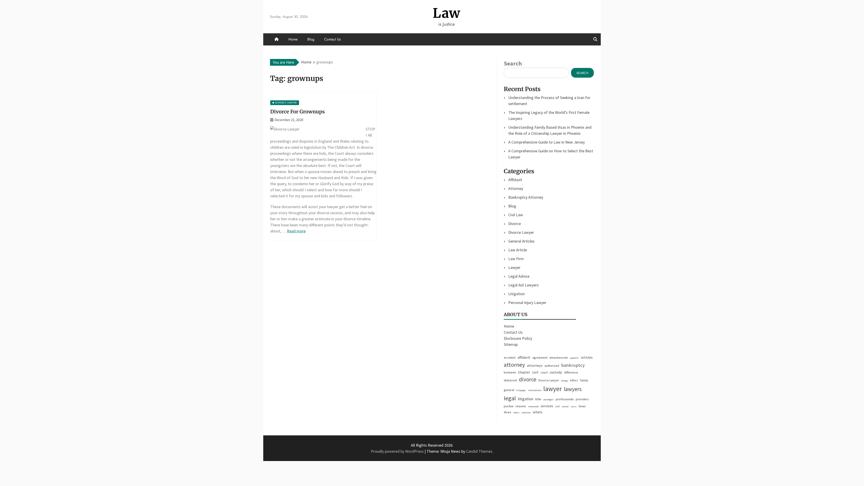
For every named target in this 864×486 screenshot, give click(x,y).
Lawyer (514, 267)
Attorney (515, 188)
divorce (527, 379)
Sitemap (511, 344)
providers (582, 399)
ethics (574, 380)
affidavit (524, 357)
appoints (574, 357)
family (584, 380)
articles (587, 357)
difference (571, 372)
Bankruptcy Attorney (525, 197)
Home (292, 39)
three (507, 412)
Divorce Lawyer (521, 232)
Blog (310, 39)
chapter (524, 372)
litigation (525, 398)
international (534, 390)
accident (509, 358)
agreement (539, 358)
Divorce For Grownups (297, 111)
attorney (514, 364)
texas (582, 406)
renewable (533, 406)
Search (513, 63)
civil (535, 372)
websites (526, 412)
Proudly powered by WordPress (398, 451)
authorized (551, 366)
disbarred (510, 380)
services (547, 406)
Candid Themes (479, 451)
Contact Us (332, 39)
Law (446, 13)
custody (556, 372)
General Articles (521, 241)
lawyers (573, 389)
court (544, 372)
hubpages (521, 390)
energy (564, 380)
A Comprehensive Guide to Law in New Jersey (546, 142)
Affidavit (515, 179)
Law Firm (516, 258)
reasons (520, 406)
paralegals (548, 399)
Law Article (517, 249)
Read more (296, 231)
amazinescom (558, 358)
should (565, 406)
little (538, 399)
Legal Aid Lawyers (523, 285)
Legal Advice (518, 276)
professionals (565, 399)
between (510, 372)
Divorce (514, 223)
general (509, 390)
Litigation (516, 293)
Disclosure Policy (518, 338)
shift (557, 406)
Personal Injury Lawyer (527, 302)
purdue (508, 406)
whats (537, 412)
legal (510, 398)
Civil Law (515, 214)
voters (516, 412)
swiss (573, 406)
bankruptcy (573, 365)
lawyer (552, 389)
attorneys (534, 365)
